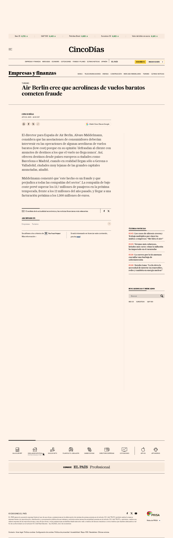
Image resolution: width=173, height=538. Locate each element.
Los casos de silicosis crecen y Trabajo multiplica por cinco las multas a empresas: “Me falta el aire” (146, 236)
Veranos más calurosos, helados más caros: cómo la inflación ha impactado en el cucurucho (146, 246)
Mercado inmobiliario (132, 74)
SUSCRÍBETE (140, 62)
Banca (80, 74)
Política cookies (29, 532)
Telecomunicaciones (93, 74)
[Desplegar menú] (10, 49)
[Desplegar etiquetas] (109, 224)
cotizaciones (124, 453)
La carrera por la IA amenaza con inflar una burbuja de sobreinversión (145, 257)
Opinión (104, 62)
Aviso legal (19, 532)
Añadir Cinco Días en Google (99, 124)
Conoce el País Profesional (87, 467)
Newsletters (93, 532)
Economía (55, 62)
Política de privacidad (62, 532)
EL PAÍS (113, 61)
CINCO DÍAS (28, 114)
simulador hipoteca (35, 453)
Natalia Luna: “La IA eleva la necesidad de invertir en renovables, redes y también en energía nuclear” (146, 268)
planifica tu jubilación (71, 453)
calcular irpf (17, 453)
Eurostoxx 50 (106, 36)
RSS (86, 532)
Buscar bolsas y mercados (142, 289)
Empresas (26, 224)
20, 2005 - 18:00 (30, 117)
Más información (28, 236)
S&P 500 (44, 36)
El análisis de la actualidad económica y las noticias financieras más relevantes (57, 211)
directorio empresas (106, 453)
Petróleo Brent (74, 36)
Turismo (146, 74)
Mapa (83, 532)
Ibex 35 (17, 36)
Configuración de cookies (45, 532)
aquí (78, 236)
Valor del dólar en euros (141, 36)
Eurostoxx (140, 302)
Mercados (46, 62)
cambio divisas (89, 453)
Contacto (12, 532)
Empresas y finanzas (33, 62)
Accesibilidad (75, 532)
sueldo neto (52, 453)
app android (156, 453)
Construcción (116, 74)
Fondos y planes (79, 62)
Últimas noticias (93, 62)
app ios (143, 453)
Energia (106, 74)
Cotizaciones (66, 62)
